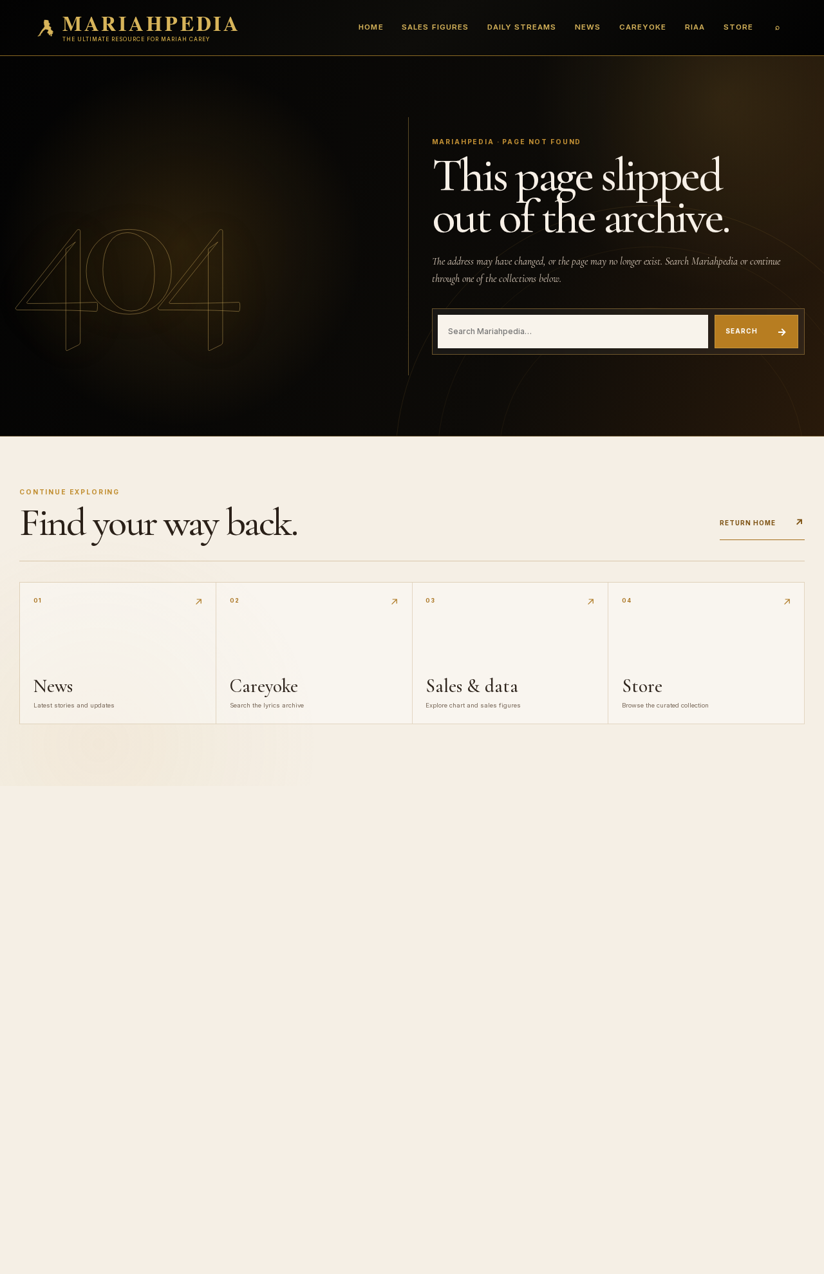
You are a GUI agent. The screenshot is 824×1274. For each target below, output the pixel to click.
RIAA (695, 27)
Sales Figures (435, 27)
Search (756, 331)
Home (371, 27)
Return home (762, 522)
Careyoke (642, 27)
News (588, 27)
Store (738, 27)
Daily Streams (521, 27)
